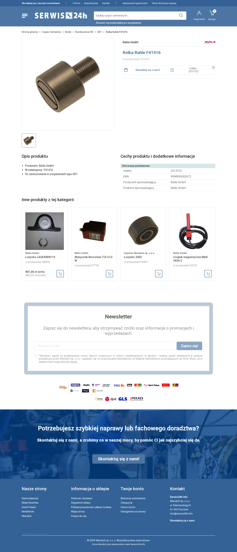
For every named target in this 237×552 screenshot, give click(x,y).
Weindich (27, 516)
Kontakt (106, 3)
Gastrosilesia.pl (30, 498)
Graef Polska (29, 507)
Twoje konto (132, 488)
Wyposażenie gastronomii (135, 3)
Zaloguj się (126, 502)
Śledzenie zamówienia (133, 498)
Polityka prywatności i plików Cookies (91, 507)
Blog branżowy (91, 3)
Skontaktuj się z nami (182, 520)
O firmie (76, 3)
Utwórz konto (128, 507)
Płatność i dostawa (81, 498)
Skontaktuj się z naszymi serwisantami (41, 3)
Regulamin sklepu (81, 502)
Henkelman (28, 511)
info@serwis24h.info (181, 513)
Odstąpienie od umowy (133, 511)
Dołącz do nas (79, 516)
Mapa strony (78, 511)
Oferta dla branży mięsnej (164, 3)
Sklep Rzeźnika (30, 502)
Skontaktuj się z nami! (148, 70)
